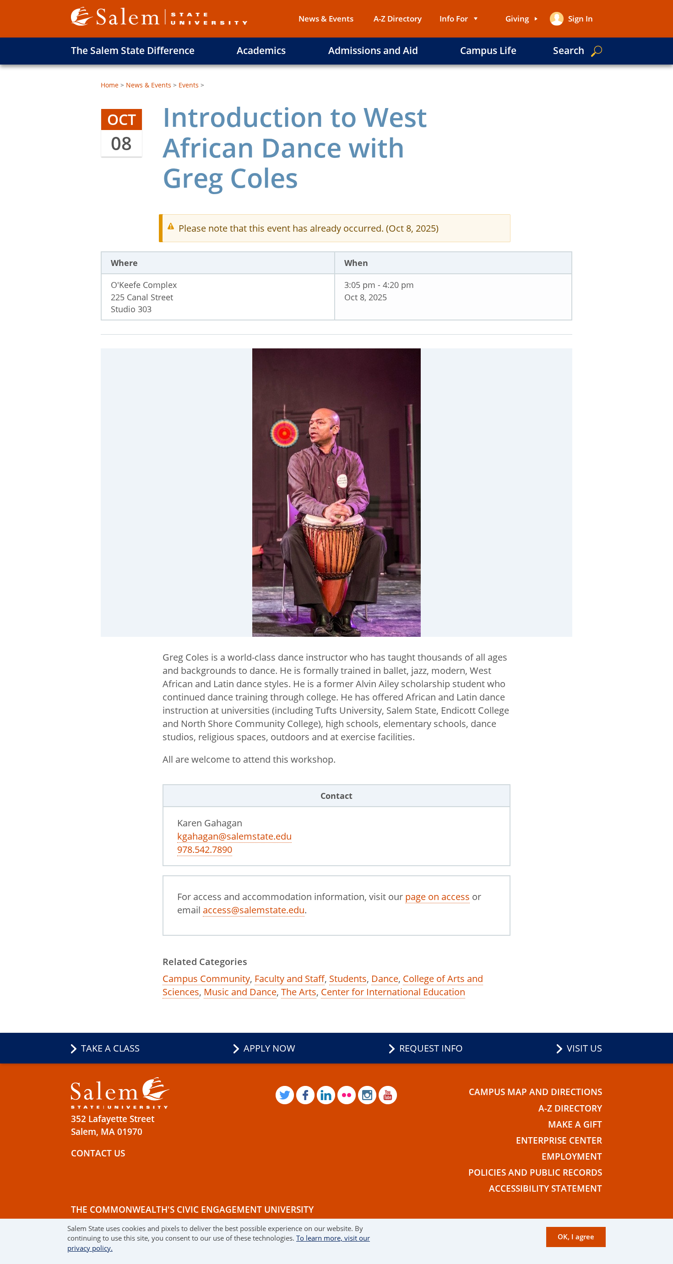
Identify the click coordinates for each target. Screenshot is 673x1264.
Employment (572, 1156)
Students (348, 978)
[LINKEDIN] (326, 1095)
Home (110, 85)
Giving (517, 18)
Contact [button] (336, 795)
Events (189, 85)
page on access (437, 896)
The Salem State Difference (133, 50)
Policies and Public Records (535, 1172)
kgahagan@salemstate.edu (234, 836)
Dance (384, 978)
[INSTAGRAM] (367, 1095)
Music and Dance (240, 992)
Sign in (580, 18)
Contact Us (98, 1153)
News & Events (326, 18)
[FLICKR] (346, 1095)
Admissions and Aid (373, 50)
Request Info (431, 1048)
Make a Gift (575, 1124)
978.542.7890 (204, 849)
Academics (261, 50)
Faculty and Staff (290, 978)
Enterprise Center (559, 1140)
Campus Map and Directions (535, 1092)
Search (568, 50)
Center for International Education (393, 992)
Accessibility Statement (545, 1188)
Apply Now (269, 1048)
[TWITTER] (285, 1095)
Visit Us (584, 1048)
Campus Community (206, 978)
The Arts (298, 992)
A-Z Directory (398, 18)
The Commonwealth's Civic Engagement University (192, 1209)
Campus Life (488, 50)
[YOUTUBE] (388, 1095)
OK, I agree (576, 1236)
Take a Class (110, 1048)
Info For (454, 18)
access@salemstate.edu (253, 910)
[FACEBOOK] (305, 1095)
